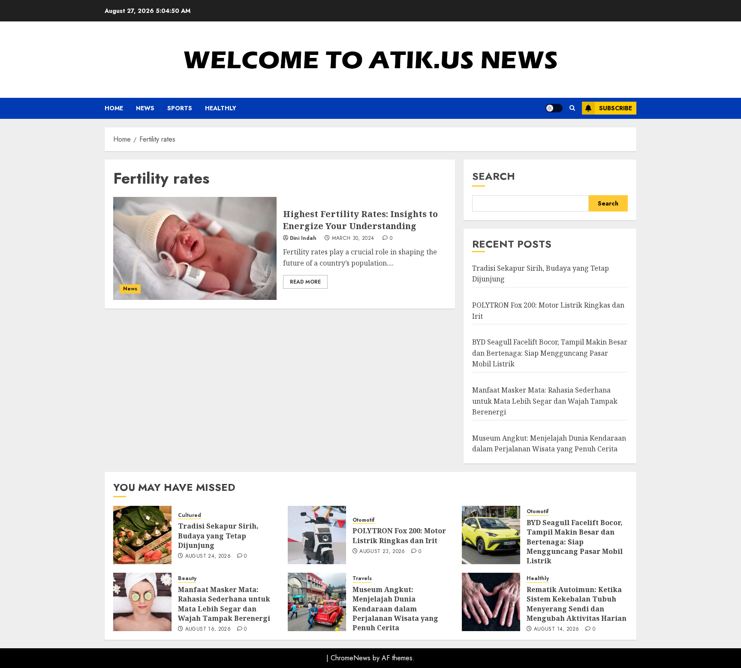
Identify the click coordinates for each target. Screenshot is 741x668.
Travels (362, 578)
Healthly (220, 108)
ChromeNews (350, 658)
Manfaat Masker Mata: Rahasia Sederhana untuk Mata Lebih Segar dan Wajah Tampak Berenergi (545, 401)
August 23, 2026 (382, 551)
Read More (305, 282)
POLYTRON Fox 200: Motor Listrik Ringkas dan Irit (399, 535)
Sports (179, 108)
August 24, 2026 (208, 556)
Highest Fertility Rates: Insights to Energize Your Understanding (360, 220)
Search (493, 176)
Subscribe (615, 108)
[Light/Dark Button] (554, 108)
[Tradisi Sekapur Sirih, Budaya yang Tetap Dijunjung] (142, 535)
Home (114, 108)
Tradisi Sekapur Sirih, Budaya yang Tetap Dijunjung (218, 535)
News (145, 108)
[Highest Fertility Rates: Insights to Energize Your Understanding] (195, 248)
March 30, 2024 (353, 238)
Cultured (189, 515)
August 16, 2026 (208, 629)
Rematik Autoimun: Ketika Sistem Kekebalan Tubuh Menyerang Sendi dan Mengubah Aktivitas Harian (577, 604)
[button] (572, 108)
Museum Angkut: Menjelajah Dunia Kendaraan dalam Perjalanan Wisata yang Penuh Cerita (395, 609)
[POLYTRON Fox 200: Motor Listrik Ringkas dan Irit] (317, 535)
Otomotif (363, 520)
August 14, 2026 (556, 629)
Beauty (187, 578)
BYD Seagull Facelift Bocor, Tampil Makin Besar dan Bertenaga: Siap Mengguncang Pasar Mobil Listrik (549, 353)
